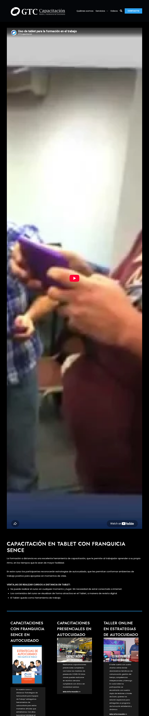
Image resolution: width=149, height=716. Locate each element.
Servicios (100, 10)
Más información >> (71, 691)
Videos (114, 10)
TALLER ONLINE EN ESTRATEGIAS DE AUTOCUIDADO (121, 628)
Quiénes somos (85, 10)
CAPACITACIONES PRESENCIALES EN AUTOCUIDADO (74, 628)
